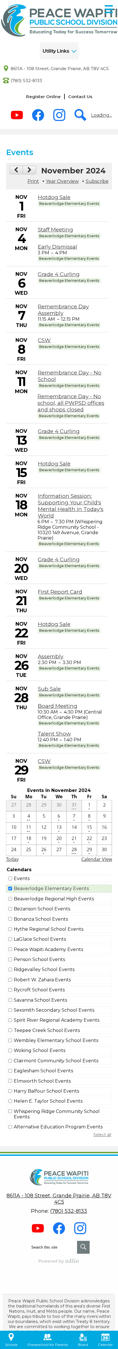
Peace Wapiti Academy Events (48, 949)
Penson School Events (39, 959)
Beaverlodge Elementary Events (51, 888)
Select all (102, 1134)
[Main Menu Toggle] (109, 9)
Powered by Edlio (59, 1261)
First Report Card (60, 592)
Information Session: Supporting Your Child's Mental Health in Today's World (70, 506)
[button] (59, 51)
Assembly (50, 656)
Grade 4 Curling (59, 274)
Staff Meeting (55, 229)
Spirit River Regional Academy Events (56, 1020)
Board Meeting (57, 706)
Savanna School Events (40, 1000)
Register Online (43, 96)
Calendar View (96, 859)
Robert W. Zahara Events (42, 979)
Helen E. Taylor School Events (48, 1101)
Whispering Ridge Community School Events (57, 1114)
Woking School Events (39, 1050)
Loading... (101, 115)
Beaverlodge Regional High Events (54, 899)
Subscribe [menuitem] (97, 181)
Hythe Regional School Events (48, 929)
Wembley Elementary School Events (56, 1040)
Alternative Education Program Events (58, 1127)
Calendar (105, 1344)
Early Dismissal (57, 246)
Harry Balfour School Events (46, 1091)
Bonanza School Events (41, 919)
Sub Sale (49, 689)
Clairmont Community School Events (56, 1060)
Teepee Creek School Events (47, 1030)
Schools (11, 1344)
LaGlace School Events (40, 939)
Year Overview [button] (62, 181)
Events (22, 878)
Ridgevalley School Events (44, 969)
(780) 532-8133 (26, 80)
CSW (44, 340)
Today (12, 859)
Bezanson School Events (42, 909)
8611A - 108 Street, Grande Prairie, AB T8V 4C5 (60, 68)
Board (83, 1344)
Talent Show (54, 733)
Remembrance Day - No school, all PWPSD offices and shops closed (71, 403)
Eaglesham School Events (43, 1070)
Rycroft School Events (39, 990)
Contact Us (80, 96)
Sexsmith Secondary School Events (54, 1010)
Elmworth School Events (42, 1081)
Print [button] (33, 181)
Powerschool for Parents (47, 1344)
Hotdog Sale (54, 197)
